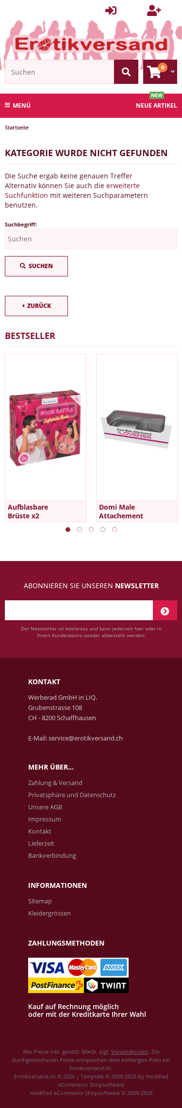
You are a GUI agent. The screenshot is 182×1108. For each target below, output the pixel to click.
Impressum (44, 819)
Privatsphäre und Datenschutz (72, 794)
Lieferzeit (41, 843)
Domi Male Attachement (121, 511)
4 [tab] (103, 529)
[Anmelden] (165, 610)
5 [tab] (114, 529)
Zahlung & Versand (55, 782)
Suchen (36, 266)
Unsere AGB (45, 807)
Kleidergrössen (49, 913)
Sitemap (40, 901)
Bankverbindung (52, 855)
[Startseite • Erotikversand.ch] (91, 44)
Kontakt (39, 831)
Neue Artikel (156, 105)
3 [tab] (91, 529)
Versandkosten (130, 1051)
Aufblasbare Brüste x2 (28, 511)
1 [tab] (68, 529)
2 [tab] (79, 529)
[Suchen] (126, 72)
